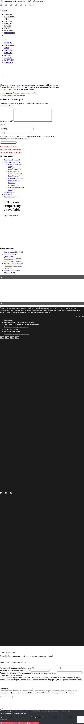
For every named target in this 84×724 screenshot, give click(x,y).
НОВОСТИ (8, 24)
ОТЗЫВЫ (8, 28)
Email (3, 129)
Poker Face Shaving (11, 160)
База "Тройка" (13, 169)
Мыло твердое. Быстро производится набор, (18, 93)
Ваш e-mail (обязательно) (11, 675)
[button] (42, 277)
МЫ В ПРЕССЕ (9, 17)
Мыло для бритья (10, 162)
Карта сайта (8, 320)
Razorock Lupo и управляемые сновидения (10, 256)
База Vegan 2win (14, 178)
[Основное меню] (5, 39)
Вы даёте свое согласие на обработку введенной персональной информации (50, 691)
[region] (42, 290)
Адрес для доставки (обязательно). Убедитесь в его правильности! (28, 673)
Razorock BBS (9, 261)
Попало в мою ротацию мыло (12, 95)
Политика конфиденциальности (16, 327)
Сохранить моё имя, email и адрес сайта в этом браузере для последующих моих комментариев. (27, 137)
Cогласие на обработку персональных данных (21, 325)
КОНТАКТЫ (9, 30)
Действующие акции (12, 331)
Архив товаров (9, 197)
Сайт (2, 133)
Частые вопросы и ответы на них (16, 334)
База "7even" (12, 181)
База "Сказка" (13, 176)
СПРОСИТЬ (9, 33)
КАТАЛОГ (8, 26)
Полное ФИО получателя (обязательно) (16, 668)
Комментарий (6, 121)
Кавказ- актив (9, 252)
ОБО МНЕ (8, 14)
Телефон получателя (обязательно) (15, 670)
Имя (2, 125)
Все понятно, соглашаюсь (9, 723)
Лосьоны (7, 194)
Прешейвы (8, 192)
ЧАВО (6, 19)
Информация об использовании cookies (19, 322)
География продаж (11, 329)
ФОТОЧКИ (8, 21)
